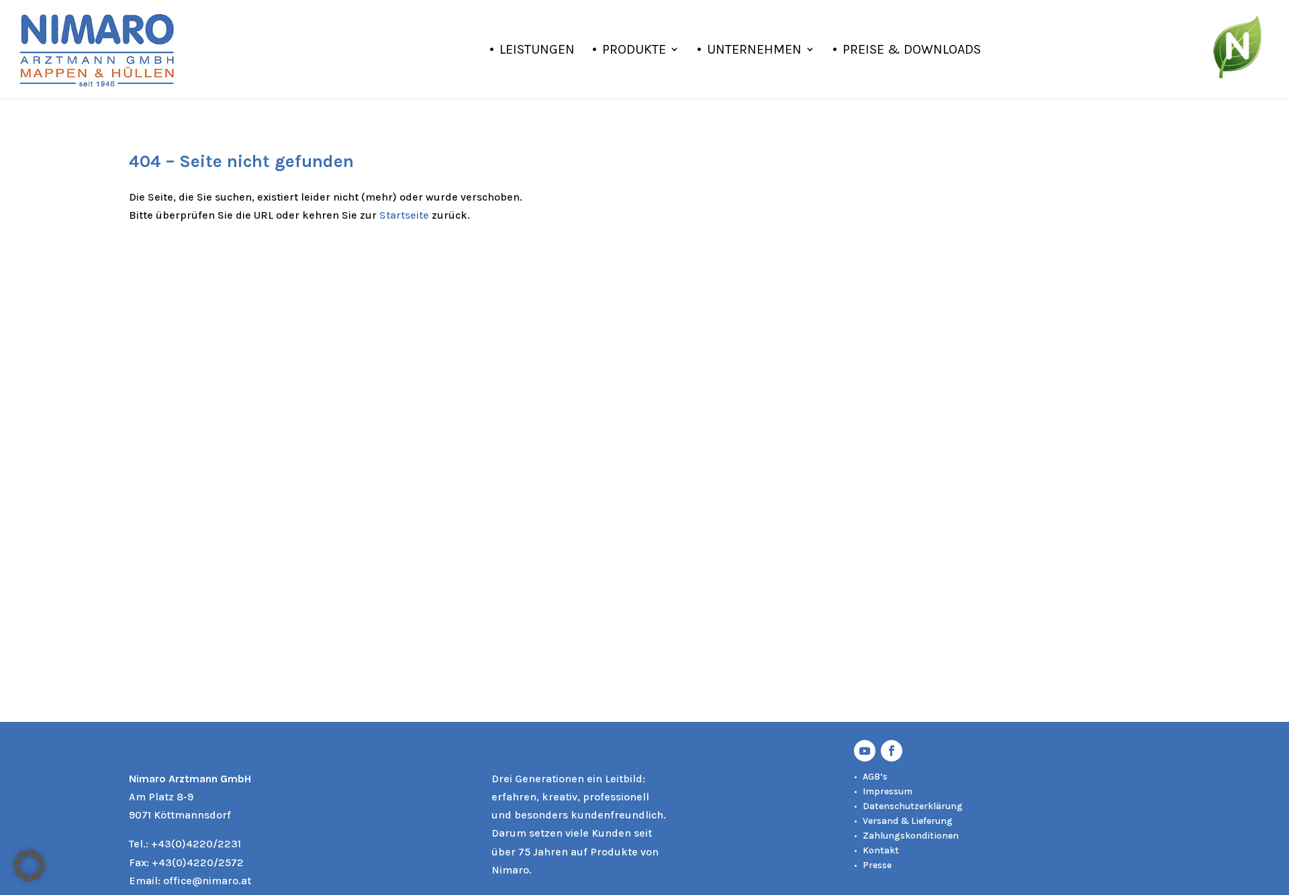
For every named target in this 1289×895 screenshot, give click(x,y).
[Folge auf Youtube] (864, 750)
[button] (29, 865)
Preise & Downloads (912, 50)
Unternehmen (754, 50)
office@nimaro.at (207, 880)
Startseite (404, 215)
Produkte (634, 50)
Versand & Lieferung (908, 821)
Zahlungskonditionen (911, 835)
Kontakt (881, 850)
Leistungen (537, 50)
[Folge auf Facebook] (891, 750)
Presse (877, 865)
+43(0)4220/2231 (196, 843)
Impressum (887, 791)
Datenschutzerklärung (913, 806)
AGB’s (875, 776)
